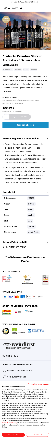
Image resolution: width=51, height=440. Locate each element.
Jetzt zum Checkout (25, 125)
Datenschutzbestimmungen (38, 384)
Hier (3, 100)
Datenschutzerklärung (9, 423)
